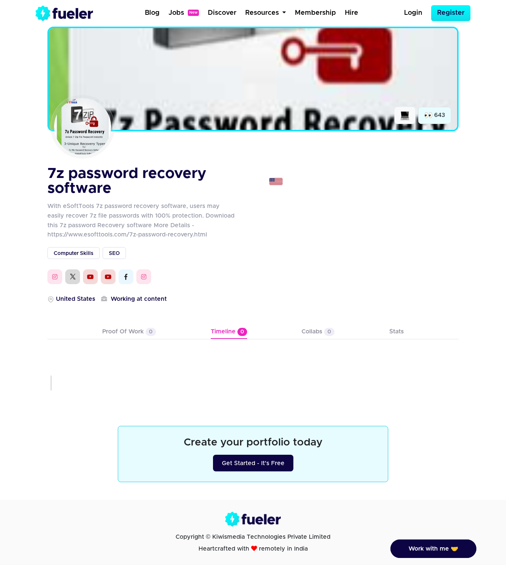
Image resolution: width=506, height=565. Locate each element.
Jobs (183, 13)
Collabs (316, 331)
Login (413, 13)
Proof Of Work (127, 331)
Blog (152, 13)
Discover (222, 13)
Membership (315, 13)
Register (451, 13)
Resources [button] (263, 13)
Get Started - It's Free (253, 463)
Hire (351, 13)
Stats (396, 331)
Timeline (227, 331)
